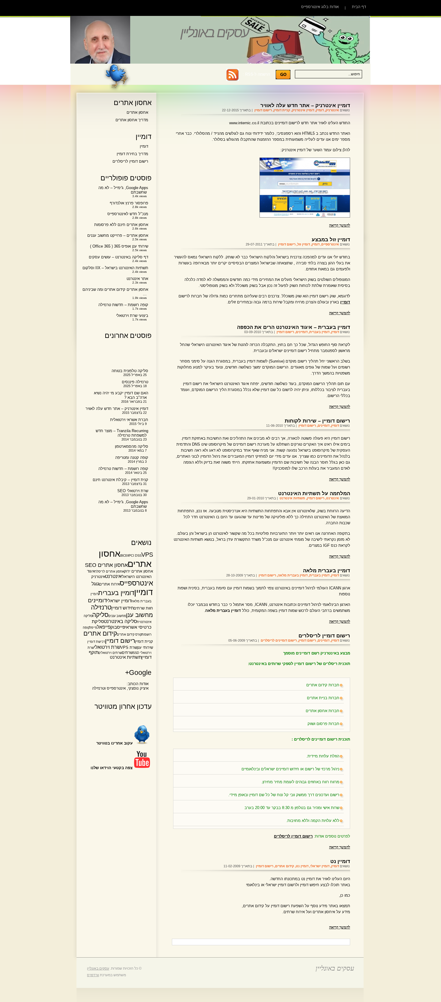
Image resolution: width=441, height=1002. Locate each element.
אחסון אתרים (137, 112)
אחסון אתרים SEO (106, 565)
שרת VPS (128, 647)
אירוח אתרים (109, 584)
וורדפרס (93, 975)
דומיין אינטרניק (303, 110)
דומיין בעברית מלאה (326, 570)
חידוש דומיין (122, 608)
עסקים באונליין (214, 32)
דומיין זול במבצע (331, 239)
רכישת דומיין (96, 641)
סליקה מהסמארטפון (131, 446)
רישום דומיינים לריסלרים (279, 640)
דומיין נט (340, 861)
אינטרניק (332, 110)
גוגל (95, 583)
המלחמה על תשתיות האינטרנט (314, 493)
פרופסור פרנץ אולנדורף (129, 203)
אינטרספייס (330, 244)
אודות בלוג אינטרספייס (320, 7)
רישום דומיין (263, 110)
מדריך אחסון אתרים (132, 120)
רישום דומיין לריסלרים (324, 635)
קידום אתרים (284, 866)
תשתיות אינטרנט (292, 498)
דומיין (320, 110)
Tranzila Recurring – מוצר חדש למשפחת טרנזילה (122, 433)
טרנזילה (101, 607)
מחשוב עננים (117, 616)
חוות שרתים (143, 608)
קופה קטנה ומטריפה (131, 457)
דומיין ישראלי (319, 866)
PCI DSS (135, 555)
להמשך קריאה (339, 225)
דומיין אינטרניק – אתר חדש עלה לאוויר (305, 105)
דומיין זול (303, 244)
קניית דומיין (282, 110)
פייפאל (104, 627)
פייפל (93, 627)
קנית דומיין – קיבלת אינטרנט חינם (120, 479)
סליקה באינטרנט (120, 621)
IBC (122, 555)
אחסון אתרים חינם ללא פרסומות (121, 224)
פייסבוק (117, 627)
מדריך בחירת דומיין (132, 154)
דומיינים (302, 332)
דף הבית (359, 7)
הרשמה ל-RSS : (256, 74)
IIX (127, 555)
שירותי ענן (145, 647)
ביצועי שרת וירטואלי (132, 315)
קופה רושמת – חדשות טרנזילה (123, 304)
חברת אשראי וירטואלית (129, 419)
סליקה (100, 614)
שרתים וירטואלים (110, 652)
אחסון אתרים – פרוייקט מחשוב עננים (117, 235)
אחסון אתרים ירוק (138, 571)
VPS (147, 554)
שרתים (127, 652)
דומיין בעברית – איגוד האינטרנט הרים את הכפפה (293, 327)
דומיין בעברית (319, 332)
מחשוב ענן (139, 615)
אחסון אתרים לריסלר (109, 571)
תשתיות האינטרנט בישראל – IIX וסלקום (115, 268)
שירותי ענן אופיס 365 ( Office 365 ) (119, 246)
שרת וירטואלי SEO (132, 491)
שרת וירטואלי (107, 647)
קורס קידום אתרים (129, 634)
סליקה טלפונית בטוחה (130, 371)
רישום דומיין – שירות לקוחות (317, 420)
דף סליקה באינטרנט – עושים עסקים (118, 257)
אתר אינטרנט (137, 278)
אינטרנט (332, 498)
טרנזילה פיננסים (135, 382)
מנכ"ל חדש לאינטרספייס (127, 214)
